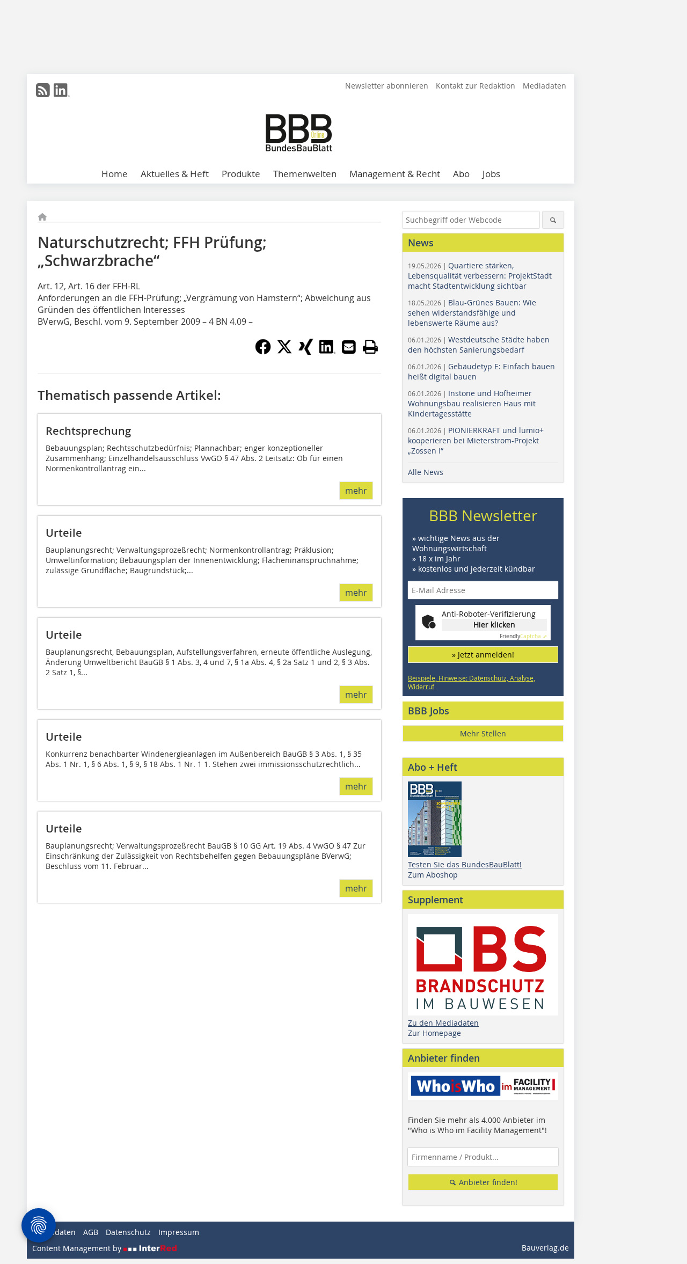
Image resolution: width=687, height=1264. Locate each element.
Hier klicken (494, 624)
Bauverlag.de (545, 1248)
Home (114, 173)
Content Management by (77, 1248)
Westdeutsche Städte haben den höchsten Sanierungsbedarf (479, 344)
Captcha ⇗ (523, 636)
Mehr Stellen (483, 733)
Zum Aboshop (433, 875)
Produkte (241, 173)
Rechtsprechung (88, 430)
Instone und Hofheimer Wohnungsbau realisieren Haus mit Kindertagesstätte (472, 403)
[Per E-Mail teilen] (349, 346)
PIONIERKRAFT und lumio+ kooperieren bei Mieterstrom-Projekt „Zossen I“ (476, 440)
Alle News (425, 472)
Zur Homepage (434, 1033)
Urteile (64, 532)
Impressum (178, 1232)
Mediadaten (544, 86)
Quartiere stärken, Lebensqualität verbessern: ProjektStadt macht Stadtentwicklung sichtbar (480, 275)
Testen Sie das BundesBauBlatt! (465, 864)
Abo (461, 173)
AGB (90, 1232)
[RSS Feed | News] (43, 90)
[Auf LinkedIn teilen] (327, 351)
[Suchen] (553, 219)
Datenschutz (128, 1232)
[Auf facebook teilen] (263, 351)
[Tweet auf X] (284, 351)
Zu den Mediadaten (443, 1023)
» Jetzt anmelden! (483, 654)
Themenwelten (305, 173)
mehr (356, 490)
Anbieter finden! (487, 1182)
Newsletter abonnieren (386, 86)
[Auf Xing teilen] (306, 351)
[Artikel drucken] (370, 346)
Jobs (491, 173)
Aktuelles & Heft (175, 173)
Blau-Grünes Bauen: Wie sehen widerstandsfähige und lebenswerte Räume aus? (472, 312)
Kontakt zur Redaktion (475, 86)
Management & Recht (394, 173)
